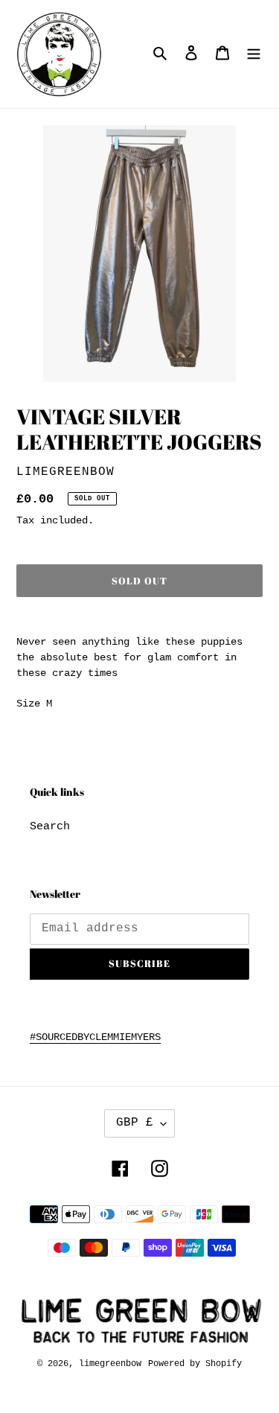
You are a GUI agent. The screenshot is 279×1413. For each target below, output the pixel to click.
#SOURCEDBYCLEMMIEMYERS (95, 1037)
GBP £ (134, 1122)
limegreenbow (110, 1364)
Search (50, 826)
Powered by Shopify (195, 1364)
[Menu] (253, 54)
